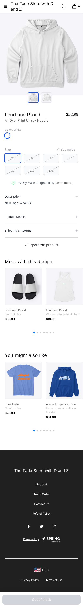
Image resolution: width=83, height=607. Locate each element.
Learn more (63, 183)
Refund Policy (41, 513)
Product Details (15, 217)
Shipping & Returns (18, 230)
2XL (32, 170)
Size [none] (8, 149)
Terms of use (54, 580)
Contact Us (41, 504)
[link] (23, 286)
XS (13, 158)
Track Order (42, 494)
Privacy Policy (30, 580)
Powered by (31, 539)
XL (12, 170)
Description (12, 196)
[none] (65, 150)
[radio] (13, 158)
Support (41, 484)
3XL (51, 170)
